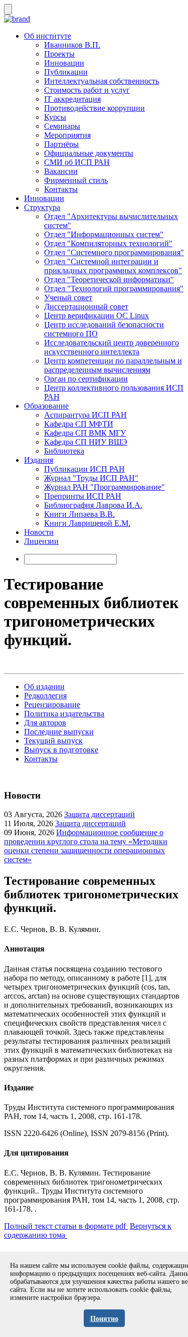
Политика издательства (64, 713)
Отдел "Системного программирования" (114, 252)
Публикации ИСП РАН (84, 469)
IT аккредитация (72, 99)
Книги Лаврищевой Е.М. (87, 523)
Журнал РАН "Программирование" (104, 487)
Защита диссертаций (99, 814)
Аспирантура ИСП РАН (85, 415)
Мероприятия (67, 135)
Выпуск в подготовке (61, 749)
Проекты (59, 54)
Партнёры (61, 144)
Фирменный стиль (76, 180)
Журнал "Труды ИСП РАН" (91, 478)
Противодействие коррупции (94, 108)
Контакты (61, 189)
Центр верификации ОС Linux (96, 315)
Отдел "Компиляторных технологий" (108, 243)
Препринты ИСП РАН (82, 496)
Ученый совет (68, 297)
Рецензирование (52, 704)
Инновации (64, 63)
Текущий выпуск (53, 740)
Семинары (62, 126)
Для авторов (45, 722)
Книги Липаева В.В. (79, 514)
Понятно (104, 1318)
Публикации (66, 72)
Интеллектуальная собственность (101, 81)
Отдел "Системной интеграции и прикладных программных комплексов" (113, 266)
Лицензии (41, 541)
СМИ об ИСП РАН (77, 162)
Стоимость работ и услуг (87, 90)
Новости (39, 532)
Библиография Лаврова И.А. (93, 505)
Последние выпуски (59, 731)
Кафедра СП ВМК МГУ (85, 433)
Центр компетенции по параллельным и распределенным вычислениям (113, 365)
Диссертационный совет (86, 306)
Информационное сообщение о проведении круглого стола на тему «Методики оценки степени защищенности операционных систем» (85, 846)
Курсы (55, 117)
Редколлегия (45, 695)
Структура (42, 207)
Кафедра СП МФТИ (78, 424)
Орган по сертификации (86, 378)
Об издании (44, 686)
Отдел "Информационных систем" (103, 234)
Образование (46, 406)
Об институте (47, 36)
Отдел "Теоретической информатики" (109, 279)
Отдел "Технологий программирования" (113, 288)
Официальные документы (88, 153)
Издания (38, 460)
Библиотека (64, 451)
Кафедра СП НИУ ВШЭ (85, 442)
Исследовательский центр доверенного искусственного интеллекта (111, 347)
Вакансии (61, 171)
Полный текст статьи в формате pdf (66, 1226)
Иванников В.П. (72, 45)
